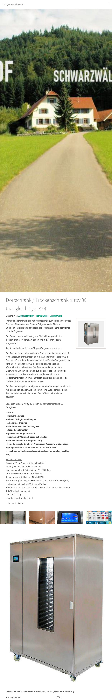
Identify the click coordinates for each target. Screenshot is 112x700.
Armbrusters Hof (26, 315)
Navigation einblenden (13, 4)
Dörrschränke (56, 315)
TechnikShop (42, 315)
